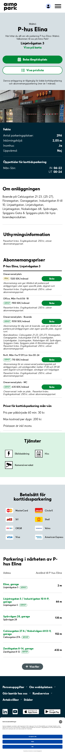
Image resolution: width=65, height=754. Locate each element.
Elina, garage (11, 584)
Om (40, 687)
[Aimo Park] (10, 6)
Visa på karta (32, 47)
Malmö (32, 23)
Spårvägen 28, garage (16, 616)
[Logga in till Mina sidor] (48, 6)
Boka (51, 278)
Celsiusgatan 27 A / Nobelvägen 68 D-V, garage (27, 632)
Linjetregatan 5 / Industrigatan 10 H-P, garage (26, 600)
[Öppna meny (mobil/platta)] (58, 6)
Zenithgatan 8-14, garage (18, 648)
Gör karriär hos (15, 693)
